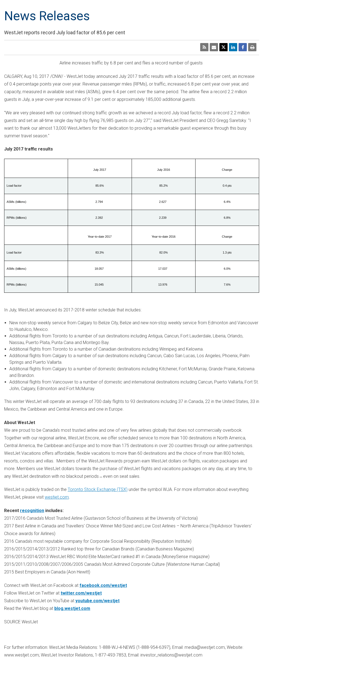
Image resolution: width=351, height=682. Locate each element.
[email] (214, 47)
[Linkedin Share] (233, 47)
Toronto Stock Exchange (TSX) (98, 489)
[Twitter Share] (223, 47)
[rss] (204, 47)
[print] (252, 47)
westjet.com (57, 497)
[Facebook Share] (243, 47)
